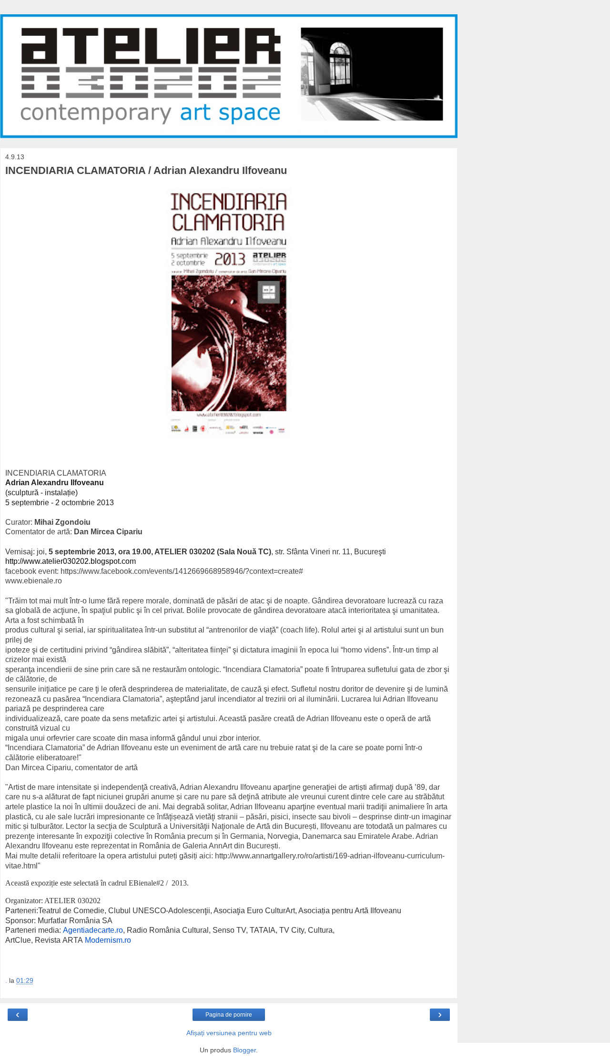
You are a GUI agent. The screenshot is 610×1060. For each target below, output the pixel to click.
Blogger (244, 1050)
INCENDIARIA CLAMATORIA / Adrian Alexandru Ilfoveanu (146, 170)
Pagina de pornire (228, 1014)
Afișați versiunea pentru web (229, 1033)
